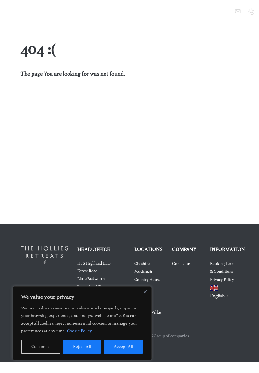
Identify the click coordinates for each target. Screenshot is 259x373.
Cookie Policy (79, 330)
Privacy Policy (222, 280)
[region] (82, 323)
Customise (41, 346)
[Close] (145, 292)
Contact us (181, 263)
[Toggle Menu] (8, 11)
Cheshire (142, 263)
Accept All (123, 346)
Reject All (82, 346)
